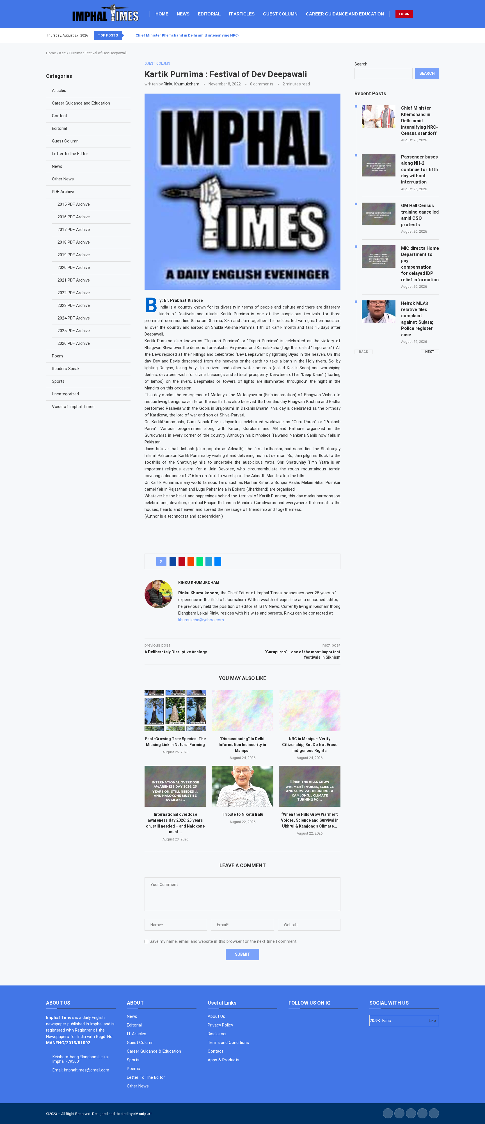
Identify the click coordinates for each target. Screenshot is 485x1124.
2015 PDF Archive (74, 204)
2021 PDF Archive (74, 280)
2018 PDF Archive (74, 242)
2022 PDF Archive (74, 292)
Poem (57, 356)
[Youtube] (435, 35)
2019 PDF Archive (74, 254)
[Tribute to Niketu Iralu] (242, 786)
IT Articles (242, 14)
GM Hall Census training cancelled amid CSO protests (420, 215)
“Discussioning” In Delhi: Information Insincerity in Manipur (242, 745)
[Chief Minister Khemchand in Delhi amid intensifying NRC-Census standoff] (378, 116)
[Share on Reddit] (190, 561)
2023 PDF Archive (74, 305)
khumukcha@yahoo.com (201, 619)
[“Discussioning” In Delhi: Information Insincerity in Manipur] (242, 710)
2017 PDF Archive (74, 229)
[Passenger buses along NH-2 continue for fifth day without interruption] (378, 165)
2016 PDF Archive (74, 216)
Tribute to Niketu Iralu (242, 814)
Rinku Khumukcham (181, 84)
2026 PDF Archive (74, 343)
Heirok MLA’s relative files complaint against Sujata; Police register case (417, 319)
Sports (58, 381)
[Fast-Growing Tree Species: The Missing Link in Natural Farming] (175, 710)
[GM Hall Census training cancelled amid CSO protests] (378, 214)
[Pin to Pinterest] (182, 561)
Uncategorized (65, 393)
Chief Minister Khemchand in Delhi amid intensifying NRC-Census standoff (202, 35)
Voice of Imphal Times (73, 406)
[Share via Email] (217, 561)
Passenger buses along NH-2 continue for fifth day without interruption (419, 169)
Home (161, 14)
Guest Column (280, 14)
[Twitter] (428, 35)
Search (360, 64)
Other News (63, 179)
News (183, 14)
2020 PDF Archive (74, 267)
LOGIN (404, 14)
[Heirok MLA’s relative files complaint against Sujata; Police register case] (378, 311)
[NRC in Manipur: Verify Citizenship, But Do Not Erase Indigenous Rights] (309, 710)
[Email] (438, 35)
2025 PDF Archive (74, 330)
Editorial (209, 14)
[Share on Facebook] (173, 561)
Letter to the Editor (70, 153)
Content (59, 115)
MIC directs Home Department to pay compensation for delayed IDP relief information (420, 264)
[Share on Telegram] (208, 561)
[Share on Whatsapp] (199, 561)
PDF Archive (63, 191)
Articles (59, 90)
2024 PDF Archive (74, 318)
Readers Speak (65, 368)
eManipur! (142, 1114)
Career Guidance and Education (345, 14)
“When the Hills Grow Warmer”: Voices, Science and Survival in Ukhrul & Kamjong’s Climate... (309, 820)
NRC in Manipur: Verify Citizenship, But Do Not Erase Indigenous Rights (309, 745)
